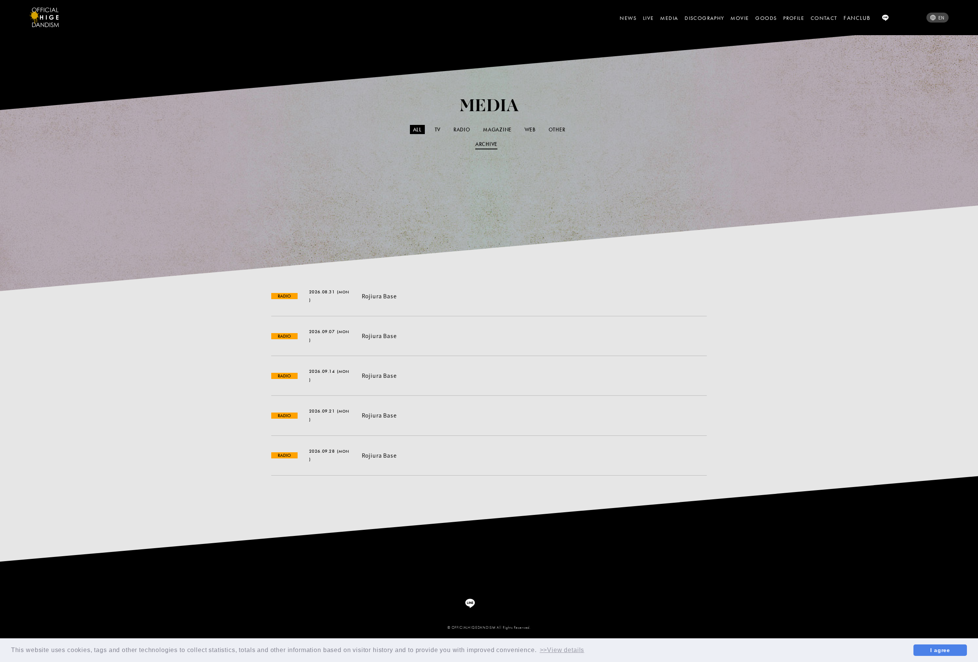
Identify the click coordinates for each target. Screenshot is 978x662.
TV (437, 129)
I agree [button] (940, 650)
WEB (530, 129)
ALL (417, 129)
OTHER (557, 129)
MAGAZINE (497, 129)
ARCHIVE (486, 144)
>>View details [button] (562, 650)
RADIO (461, 129)
